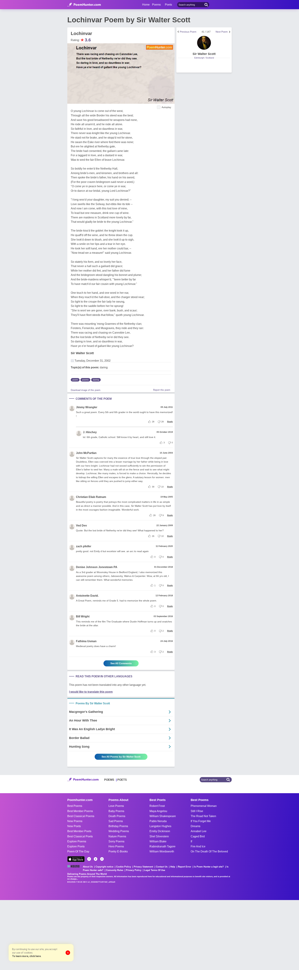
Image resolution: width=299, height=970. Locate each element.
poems (85, 380)
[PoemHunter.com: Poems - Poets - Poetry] (84, 5)
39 (153, 487)
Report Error (184, 866)
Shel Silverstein (159, 836)
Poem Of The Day (78, 851)
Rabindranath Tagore (162, 846)
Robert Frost (157, 805)
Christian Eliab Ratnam (91, 496)
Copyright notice (104, 866)
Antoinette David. (87, 595)
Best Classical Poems (80, 816)
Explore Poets (76, 846)
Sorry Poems (116, 841)
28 (153, 421)
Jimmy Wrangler (86, 407)
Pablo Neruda (158, 821)
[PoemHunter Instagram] (102, 859)
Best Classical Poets (80, 836)
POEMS (109, 779)
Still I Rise (197, 811)
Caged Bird (198, 836)
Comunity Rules (114, 870)
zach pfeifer (83, 546)
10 (162, 487)
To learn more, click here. (26, 956)
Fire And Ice (198, 846)
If (191, 841)
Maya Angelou (158, 811)
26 (153, 536)
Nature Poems (117, 836)
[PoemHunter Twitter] (95, 859)
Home (146, 4)
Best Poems (74, 805)
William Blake (158, 841)
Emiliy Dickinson (160, 831)
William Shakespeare (163, 816)
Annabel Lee (198, 831)
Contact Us (161, 866)
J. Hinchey (90, 432)
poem (75, 380)
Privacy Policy (133, 870)
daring (96, 380)
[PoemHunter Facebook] (89, 859)
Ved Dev (81, 525)
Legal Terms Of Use (154, 870)
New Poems (74, 821)
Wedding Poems (118, 831)
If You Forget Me (201, 821)
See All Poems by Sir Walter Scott (121, 756)
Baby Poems (116, 811)
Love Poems (116, 805)
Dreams (195, 826)
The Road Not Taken (203, 816)
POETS (122, 779)
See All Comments (121, 663)
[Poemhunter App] (76, 859)
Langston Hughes (160, 826)
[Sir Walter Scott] (204, 43)
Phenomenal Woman (204, 805)
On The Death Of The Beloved (209, 851)
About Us (88, 866)
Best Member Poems (80, 811)
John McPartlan (86, 452)
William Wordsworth (162, 851)
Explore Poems (76, 841)
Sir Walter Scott (82, 353)
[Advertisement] (52, 934)
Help (172, 866)
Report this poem (161, 390)
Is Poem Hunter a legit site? (209, 866)
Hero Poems (116, 846)
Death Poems (116, 816)
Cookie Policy (123, 866)
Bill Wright (82, 616)
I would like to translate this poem (91, 691)
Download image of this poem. (86, 390)
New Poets (74, 826)
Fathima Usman (86, 641)
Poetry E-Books (118, 851)
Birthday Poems (118, 826)
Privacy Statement (143, 866)
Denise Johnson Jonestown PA (96, 567)
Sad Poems (115, 821)
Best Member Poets (79, 831)
